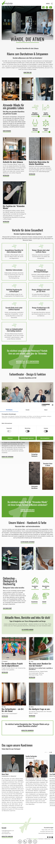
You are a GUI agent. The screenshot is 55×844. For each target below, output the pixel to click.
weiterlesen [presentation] (6, 175)
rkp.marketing (34, 838)
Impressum (41, 838)
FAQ (52, 838)
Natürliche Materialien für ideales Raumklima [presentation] (39, 163)
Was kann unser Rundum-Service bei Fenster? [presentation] (40, 664)
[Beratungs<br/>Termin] (35, 842)
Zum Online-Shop (7, 608)
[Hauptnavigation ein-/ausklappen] (52, 3)
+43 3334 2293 (5, 832)
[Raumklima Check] (30, 842)
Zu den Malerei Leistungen (27, 542)
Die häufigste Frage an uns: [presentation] (39, 709)
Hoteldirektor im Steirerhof (9, 776)
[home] (7, 3)
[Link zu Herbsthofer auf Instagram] (46, 7)
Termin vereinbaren (27, 510)
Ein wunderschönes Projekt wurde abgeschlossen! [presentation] (12, 664)
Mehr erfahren (7, 131)
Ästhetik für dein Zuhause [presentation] (13, 162)
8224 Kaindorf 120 (6, 833)
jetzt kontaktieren (32, 361)
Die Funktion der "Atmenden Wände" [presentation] (14, 207)
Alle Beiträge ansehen (27, 629)
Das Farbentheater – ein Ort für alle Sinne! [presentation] (12, 710)
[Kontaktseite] (25, 842)
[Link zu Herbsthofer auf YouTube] (50, 7)
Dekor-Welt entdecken (7, 457)
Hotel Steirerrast (30, 758)
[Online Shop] (20, 842)
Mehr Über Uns (28, 72)
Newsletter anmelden (7, 836)
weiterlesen (20, 361)
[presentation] (14, 148)
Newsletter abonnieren (27, 730)
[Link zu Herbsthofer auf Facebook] (43, 7)
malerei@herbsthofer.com (8, 830)
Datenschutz (47, 838)
